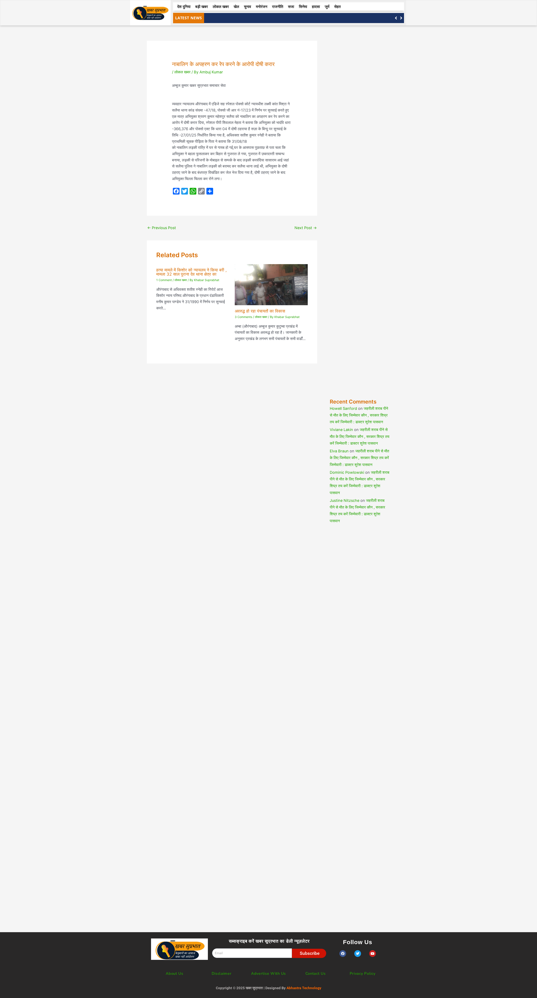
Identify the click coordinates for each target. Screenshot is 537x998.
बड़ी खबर (201, 6)
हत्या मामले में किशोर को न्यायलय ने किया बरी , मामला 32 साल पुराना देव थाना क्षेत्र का (191, 272)
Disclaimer (222, 973)
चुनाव (247, 6)
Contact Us (315, 973)
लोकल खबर (221, 6)
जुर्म (327, 6)
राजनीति (277, 6)
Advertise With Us (268, 973)
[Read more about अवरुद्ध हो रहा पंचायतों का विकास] (271, 284)
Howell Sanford (343, 408)
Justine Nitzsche (344, 500)
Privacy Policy (362, 973)
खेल (236, 6)
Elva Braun (339, 451)
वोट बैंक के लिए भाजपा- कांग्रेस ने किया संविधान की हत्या (245, 18)
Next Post (306, 228)
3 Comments (243, 317)
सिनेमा (303, 6)
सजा (291, 6)
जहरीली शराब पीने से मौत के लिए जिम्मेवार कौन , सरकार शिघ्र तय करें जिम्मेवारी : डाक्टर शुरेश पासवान (359, 415)
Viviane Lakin (341, 429)
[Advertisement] (360, 207)
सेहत (337, 6)
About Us (174, 973)
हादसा (316, 6)
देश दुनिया (183, 6)
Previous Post (161, 228)
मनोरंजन (261, 6)
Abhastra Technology (304, 988)
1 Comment (164, 280)
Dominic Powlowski (347, 472)
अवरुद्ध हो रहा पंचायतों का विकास (260, 311)
